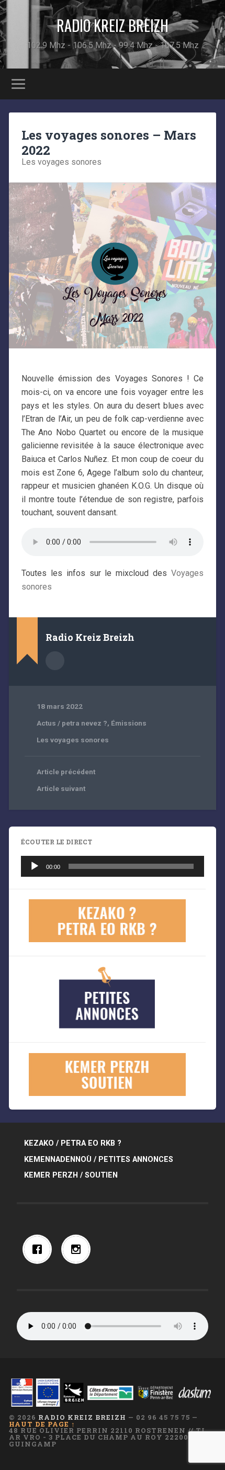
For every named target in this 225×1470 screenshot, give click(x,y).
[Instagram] (78, 1249)
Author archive (55, 660)
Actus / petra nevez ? (72, 723)
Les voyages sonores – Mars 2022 (108, 143)
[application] (112, 866)
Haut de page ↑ (42, 1424)
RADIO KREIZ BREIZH (112, 25)
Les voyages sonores (61, 162)
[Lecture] (34, 866)
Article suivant (61, 788)
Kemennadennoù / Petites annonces (98, 1159)
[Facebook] (39, 1249)
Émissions (129, 723)
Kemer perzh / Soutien (71, 1175)
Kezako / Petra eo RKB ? (72, 1143)
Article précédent (66, 771)
